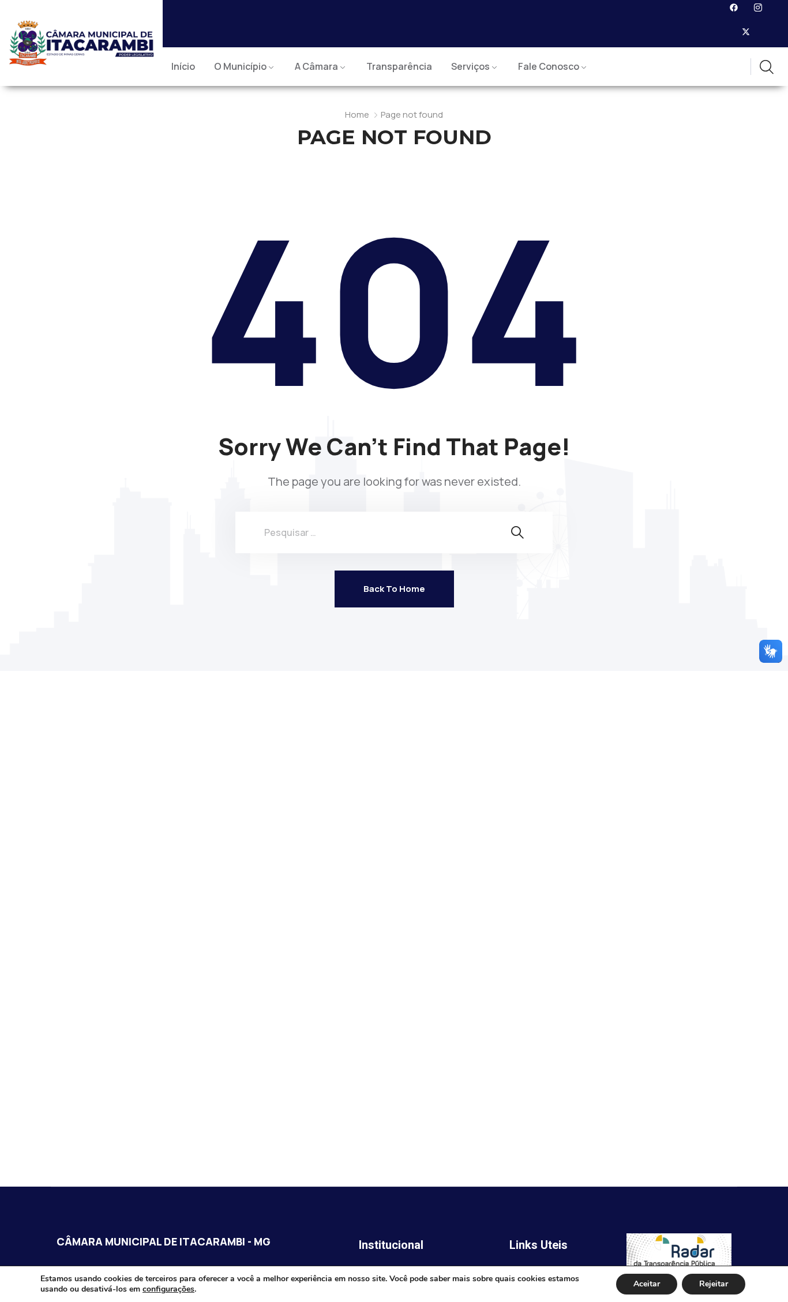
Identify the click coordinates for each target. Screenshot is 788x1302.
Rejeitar (713, 1283)
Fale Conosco (548, 66)
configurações (168, 1289)
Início (183, 66)
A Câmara (316, 66)
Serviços (470, 66)
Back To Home (394, 589)
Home (357, 114)
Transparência (399, 66)
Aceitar (646, 1283)
